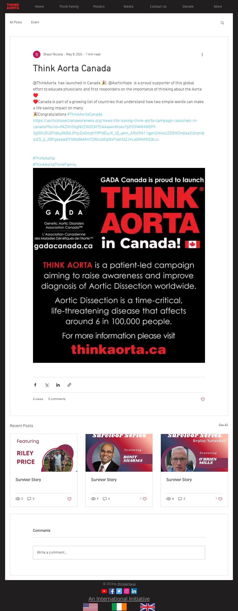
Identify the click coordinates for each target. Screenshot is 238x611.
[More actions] (202, 54)
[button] (222, 22)
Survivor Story (28, 479)
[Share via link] (69, 385)
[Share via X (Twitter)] (46, 385)
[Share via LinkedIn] (58, 385)
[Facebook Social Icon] (112, 591)
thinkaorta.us (127, 584)
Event (35, 22)
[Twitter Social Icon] (119, 591)
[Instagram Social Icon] (126, 591)
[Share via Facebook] (35, 385)
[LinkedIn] (134, 591)
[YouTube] (104, 591)
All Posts (16, 22)
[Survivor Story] (43, 453)
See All (223, 425)
